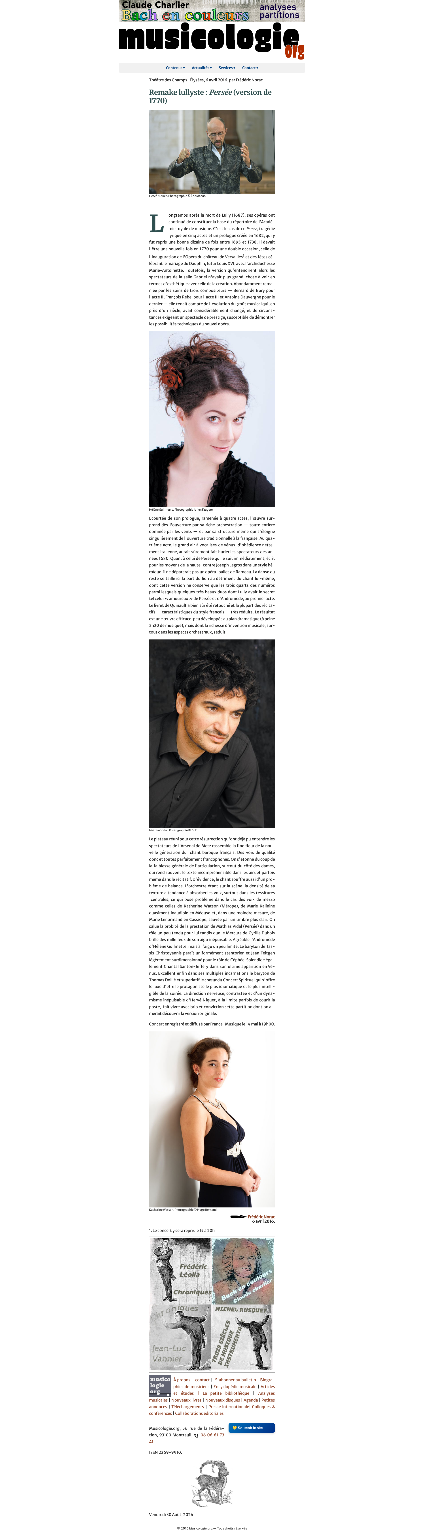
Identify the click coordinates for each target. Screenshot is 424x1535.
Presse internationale (228, 1406)
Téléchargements (187, 1406)
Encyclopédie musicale (235, 1386)
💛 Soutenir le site (248, 1428)
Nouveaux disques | (224, 1400)
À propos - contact (191, 1380)
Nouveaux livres (187, 1400)
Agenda (251, 1400)
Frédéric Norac (261, 1217)
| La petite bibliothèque (223, 1393)
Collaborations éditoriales (199, 1413)
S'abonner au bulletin (235, 1380)
